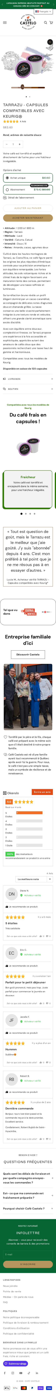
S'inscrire (28, 1264)
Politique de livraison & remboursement (26, 1322)
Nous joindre (10, 1286)
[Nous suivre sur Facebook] (4, 1373)
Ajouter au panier (27, 208)
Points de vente (12, 1291)
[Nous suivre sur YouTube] (20, 1373)
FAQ (5, 1302)
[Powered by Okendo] (11, 793)
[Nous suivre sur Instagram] (12, 1373)
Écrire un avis (42, 792)
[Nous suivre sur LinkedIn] (37, 1373)
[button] (14, 121)
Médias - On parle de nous (18, 1297)
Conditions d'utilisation (16, 1328)
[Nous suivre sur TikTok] (28, 1373)
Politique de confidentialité (18, 1333)
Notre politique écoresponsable (21, 1317)
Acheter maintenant (27, 217)
